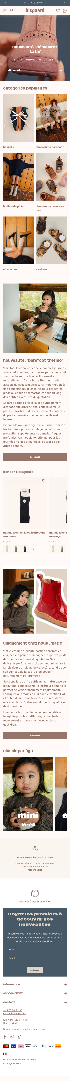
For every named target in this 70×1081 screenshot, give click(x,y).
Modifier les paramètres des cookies (20, 1059)
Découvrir (35, 736)
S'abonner (35, 970)
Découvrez (35, 457)
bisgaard (16, 1064)
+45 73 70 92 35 (12, 1010)
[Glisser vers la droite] (64, 3)
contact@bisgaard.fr (14, 1013)
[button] (12, 10)
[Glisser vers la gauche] (6, 3)
